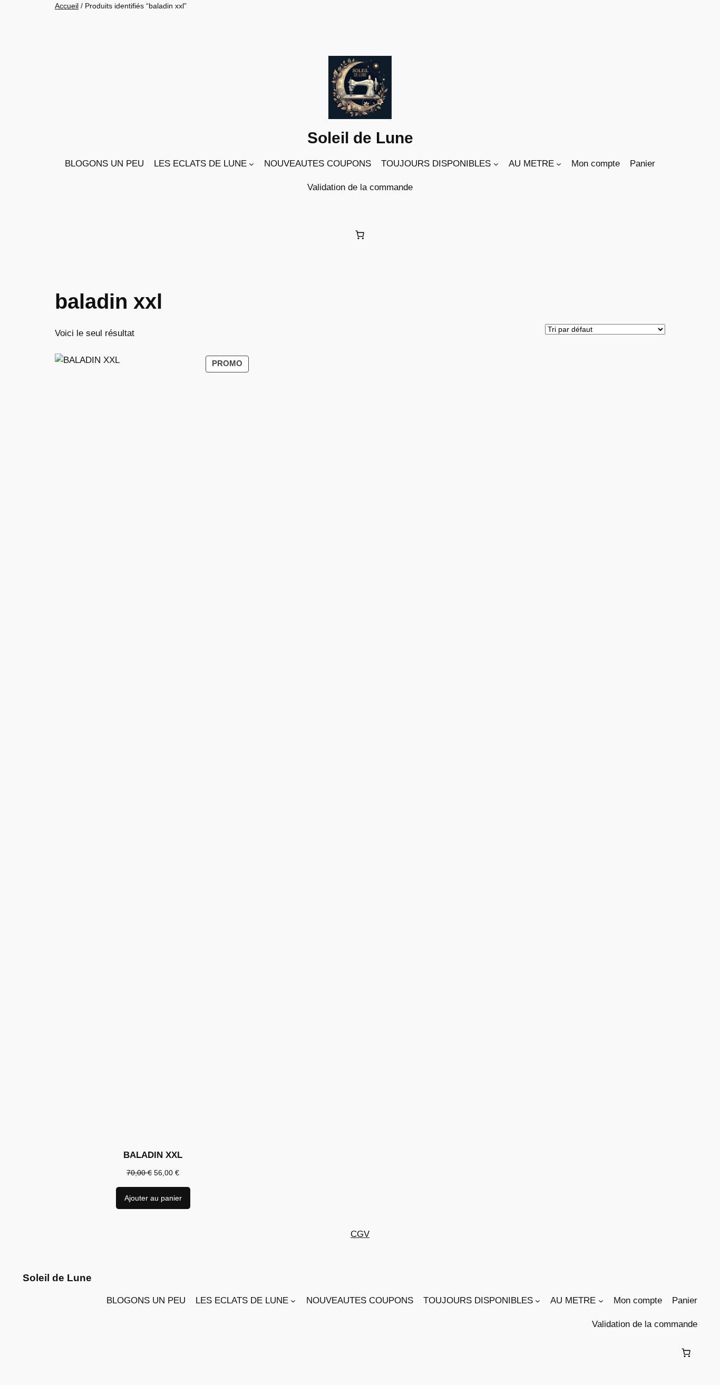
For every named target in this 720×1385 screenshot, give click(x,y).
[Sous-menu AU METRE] (558, 163)
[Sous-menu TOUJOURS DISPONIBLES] (496, 163)
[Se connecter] (362, 208)
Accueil (67, 6)
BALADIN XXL (152, 1155)
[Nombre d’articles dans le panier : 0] (360, 234)
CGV (360, 1234)
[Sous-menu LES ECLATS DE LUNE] (251, 163)
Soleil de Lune (360, 137)
